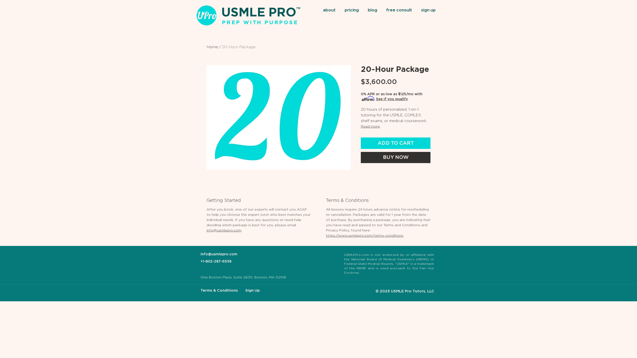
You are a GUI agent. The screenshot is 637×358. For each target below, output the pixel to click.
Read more (370, 126)
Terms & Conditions (219, 290)
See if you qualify (392, 99)
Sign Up (252, 290)
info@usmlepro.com (224, 230)
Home (212, 47)
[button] (330, 10)
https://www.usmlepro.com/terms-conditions (364, 235)
